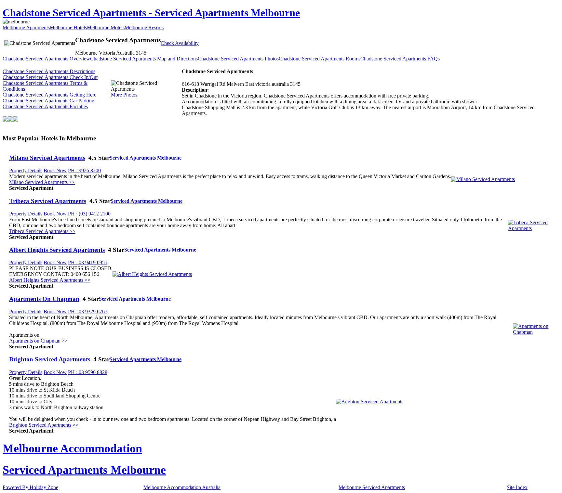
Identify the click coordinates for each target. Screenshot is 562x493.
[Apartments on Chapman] (536, 332)
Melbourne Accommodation (72, 448)
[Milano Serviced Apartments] (483, 179)
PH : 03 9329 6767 (87, 311)
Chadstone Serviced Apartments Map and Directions (144, 58)
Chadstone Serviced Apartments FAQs (400, 58)
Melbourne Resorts (144, 27)
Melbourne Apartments (26, 27)
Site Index (517, 487)
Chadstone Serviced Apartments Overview (46, 58)
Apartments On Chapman (44, 298)
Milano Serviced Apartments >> (42, 182)
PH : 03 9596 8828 (87, 372)
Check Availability (180, 43)
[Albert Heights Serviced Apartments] (152, 274)
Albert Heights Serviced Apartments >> (49, 280)
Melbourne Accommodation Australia (182, 487)
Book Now (55, 170)
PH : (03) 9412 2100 (89, 213)
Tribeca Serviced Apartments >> (42, 231)
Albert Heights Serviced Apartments (57, 249)
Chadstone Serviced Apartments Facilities (45, 106)
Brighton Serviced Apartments (49, 359)
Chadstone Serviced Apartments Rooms (319, 58)
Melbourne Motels (106, 27)
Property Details (25, 170)
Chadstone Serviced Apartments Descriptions (49, 71)
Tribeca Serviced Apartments (47, 201)
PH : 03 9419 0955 (87, 262)
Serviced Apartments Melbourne (145, 158)
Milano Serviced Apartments (47, 157)
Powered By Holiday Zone (30, 487)
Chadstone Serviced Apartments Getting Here (49, 94)
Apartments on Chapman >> (38, 341)
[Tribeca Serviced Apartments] (533, 228)
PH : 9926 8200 (84, 170)
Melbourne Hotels (68, 27)
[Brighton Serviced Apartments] (369, 401)
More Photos (124, 94)
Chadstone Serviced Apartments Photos (238, 58)
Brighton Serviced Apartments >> (43, 425)
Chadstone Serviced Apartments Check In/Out (50, 77)
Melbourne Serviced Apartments (372, 487)
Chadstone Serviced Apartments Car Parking (48, 100)
